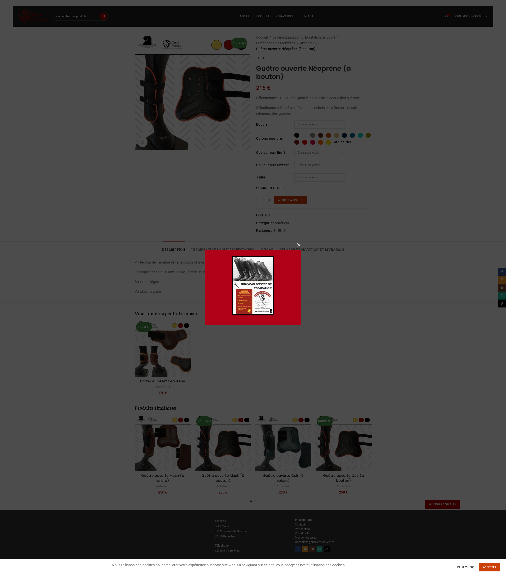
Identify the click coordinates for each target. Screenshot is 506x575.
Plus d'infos (466, 567)
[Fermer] (299, 245)
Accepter (489, 567)
